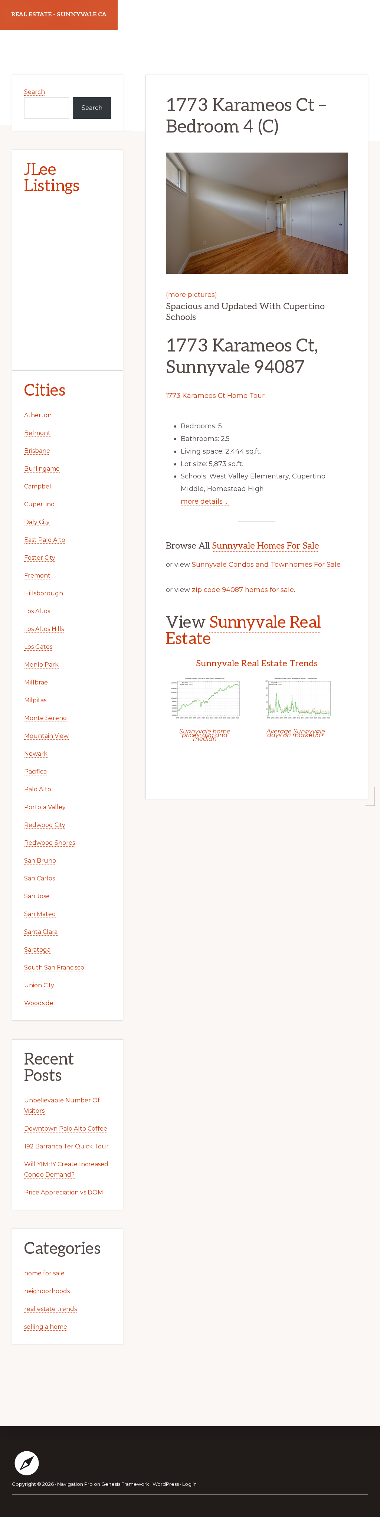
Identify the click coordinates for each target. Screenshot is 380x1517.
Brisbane (37, 450)
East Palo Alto (44, 539)
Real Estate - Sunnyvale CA (59, 14)
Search (34, 91)
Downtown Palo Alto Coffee (65, 1128)
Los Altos (37, 611)
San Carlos (39, 878)
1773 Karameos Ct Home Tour (215, 396)
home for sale (44, 1273)
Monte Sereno (45, 718)
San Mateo (40, 914)
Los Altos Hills (44, 628)
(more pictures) (191, 295)
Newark (36, 753)
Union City (39, 985)
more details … (205, 501)
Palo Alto (37, 789)
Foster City (39, 557)
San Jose (37, 896)
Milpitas (35, 700)
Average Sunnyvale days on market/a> (295, 733)
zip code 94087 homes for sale (243, 590)
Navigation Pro (75, 1484)
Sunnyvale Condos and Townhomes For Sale (266, 564)
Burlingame (42, 468)
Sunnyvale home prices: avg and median (204, 735)
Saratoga (37, 949)
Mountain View (46, 735)
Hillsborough (43, 593)
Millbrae (36, 682)
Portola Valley (45, 807)
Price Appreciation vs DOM (63, 1192)
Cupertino (39, 504)
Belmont (37, 433)
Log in (189, 1484)
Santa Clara (41, 931)
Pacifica (35, 771)
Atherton (38, 415)
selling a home (45, 1326)
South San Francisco (54, 967)
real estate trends (50, 1308)
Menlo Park (41, 664)
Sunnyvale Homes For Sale (265, 545)
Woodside (38, 1003)
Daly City (37, 522)
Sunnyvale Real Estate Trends (257, 663)
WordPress (166, 1484)
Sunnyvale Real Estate (243, 631)
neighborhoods (47, 1291)
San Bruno (40, 860)
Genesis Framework (125, 1484)
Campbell (38, 486)
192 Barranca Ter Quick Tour (66, 1146)
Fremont (37, 575)
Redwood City (44, 824)
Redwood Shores (49, 842)
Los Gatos (38, 646)
